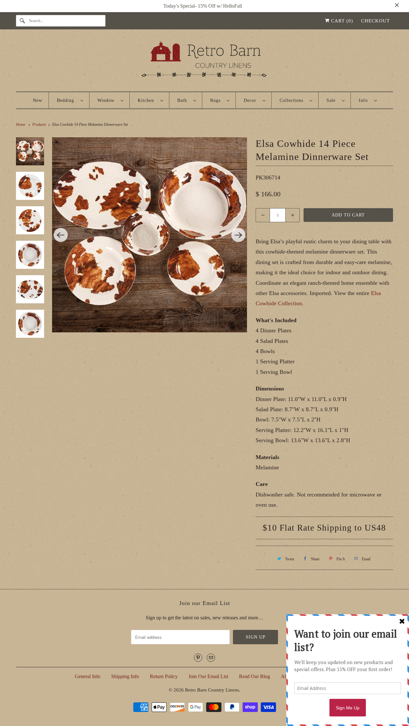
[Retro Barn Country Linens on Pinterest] (198, 658)
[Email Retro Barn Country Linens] (211, 658)
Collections (293, 100)
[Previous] (61, 235)
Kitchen (147, 100)
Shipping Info (125, 676)
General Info (87, 676)
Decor (251, 100)
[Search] (22, 20)
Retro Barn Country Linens (212, 689)
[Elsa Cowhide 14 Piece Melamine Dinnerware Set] (149, 234)
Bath (183, 100)
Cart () (341, 20)
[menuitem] (69, 100)
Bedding (67, 100)
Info (365, 100)
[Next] (238, 235)
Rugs (217, 100)
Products (39, 124)
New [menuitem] (37, 100)
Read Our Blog (254, 676)
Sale (333, 100)
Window (107, 100)
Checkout (375, 20)
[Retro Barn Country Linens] (204, 62)
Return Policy (164, 676)
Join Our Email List (208, 676)
